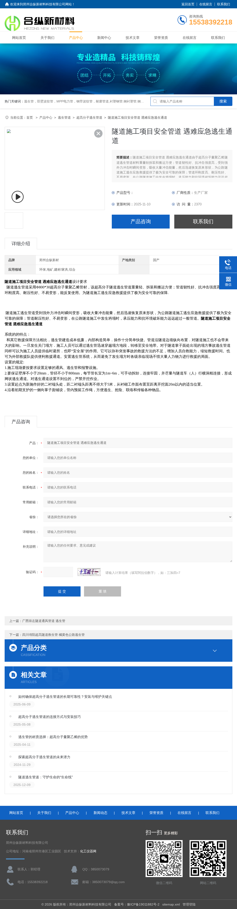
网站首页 (19, 38)
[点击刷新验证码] (89, 572)
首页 (30, 117)
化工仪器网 (88, 851)
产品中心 (76, 38)
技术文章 (133, 38)
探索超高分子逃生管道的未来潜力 (44, 757)
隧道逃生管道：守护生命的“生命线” (45, 777)
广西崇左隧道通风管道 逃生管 (43, 621)
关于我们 (47, 38)
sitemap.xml (171, 904)
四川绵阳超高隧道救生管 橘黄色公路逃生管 (53, 635)
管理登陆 (189, 904)
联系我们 (223, 4)
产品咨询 (141, 221)
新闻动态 (100, 813)
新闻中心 (104, 38)
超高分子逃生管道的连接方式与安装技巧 (49, 717)
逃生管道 (64, 117)
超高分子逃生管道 (89, 117)
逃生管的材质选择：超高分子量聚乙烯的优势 (53, 737)
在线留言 (205, 4)
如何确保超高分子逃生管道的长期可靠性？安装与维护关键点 (65, 697)
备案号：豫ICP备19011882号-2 (136, 904)
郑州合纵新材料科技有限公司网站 (47, 4)
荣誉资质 (161, 38)
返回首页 (187, 4)
